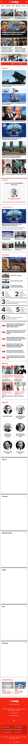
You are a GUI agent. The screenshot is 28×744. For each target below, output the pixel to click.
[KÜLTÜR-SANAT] (25, 533)
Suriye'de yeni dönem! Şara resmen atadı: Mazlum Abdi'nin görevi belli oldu (15, 357)
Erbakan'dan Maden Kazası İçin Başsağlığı (23, 311)
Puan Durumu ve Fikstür (8, 729)
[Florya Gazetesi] (14, 2)
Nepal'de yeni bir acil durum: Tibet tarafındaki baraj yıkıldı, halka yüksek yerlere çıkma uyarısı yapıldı (16, 339)
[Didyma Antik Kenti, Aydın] (5, 280)
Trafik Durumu (19, 726)
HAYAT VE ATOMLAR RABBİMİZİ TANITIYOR (14, 184)
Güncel (22, 307)
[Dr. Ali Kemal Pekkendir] (14, 192)
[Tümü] (25, 363)
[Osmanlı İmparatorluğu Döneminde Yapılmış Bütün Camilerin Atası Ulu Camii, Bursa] (5, 286)
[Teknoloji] (25, 643)
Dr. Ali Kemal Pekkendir (14, 198)
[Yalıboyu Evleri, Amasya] (5, 275)
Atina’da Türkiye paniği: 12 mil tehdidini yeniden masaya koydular (22, 295)
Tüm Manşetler (19, 729)
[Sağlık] (25, 569)
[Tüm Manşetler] (25, 207)
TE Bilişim (17, 742)
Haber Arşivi (18, 732)
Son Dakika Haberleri (7, 732)
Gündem (8, 307)
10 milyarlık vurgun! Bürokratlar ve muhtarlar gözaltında (14, 318)
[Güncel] (25, 459)
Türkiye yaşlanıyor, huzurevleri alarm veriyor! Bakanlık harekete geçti (8, 295)
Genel (2, 5)
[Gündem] (25, 496)
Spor (13, 5)
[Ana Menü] (1, 2)
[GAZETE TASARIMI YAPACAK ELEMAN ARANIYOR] (20, 685)
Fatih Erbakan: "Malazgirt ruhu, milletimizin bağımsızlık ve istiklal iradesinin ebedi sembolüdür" (15, 345)
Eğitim (20, 736)
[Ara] (26, 2)
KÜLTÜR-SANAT (7, 533)
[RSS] (14, 721)
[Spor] (25, 606)
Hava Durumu (6, 726)
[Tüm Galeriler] (25, 255)
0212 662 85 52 (14, 713)
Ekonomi (18, 5)
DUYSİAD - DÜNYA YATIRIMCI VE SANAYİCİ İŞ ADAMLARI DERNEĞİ (7, 692)
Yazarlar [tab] (4, 180)
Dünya (7, 300)
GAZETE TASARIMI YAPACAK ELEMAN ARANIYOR (19, 692)
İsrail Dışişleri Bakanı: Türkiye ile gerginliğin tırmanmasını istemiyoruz (16, 303)
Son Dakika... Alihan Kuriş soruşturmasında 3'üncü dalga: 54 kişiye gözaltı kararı (10, 311)
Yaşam (23, 5)
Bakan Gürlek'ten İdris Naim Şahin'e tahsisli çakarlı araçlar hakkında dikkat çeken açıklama (15, 325)
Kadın (17, 738)
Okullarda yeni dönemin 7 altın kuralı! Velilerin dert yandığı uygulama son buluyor (16, 332)
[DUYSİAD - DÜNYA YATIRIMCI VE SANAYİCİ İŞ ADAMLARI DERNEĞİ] (7, 685)
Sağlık (4, 570)
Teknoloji (8, 5)
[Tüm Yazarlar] (25, 180)
